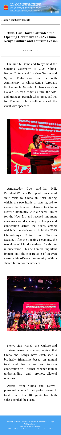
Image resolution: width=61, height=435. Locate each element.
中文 (50, 12)
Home (4, 19)
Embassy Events (20, 19)
